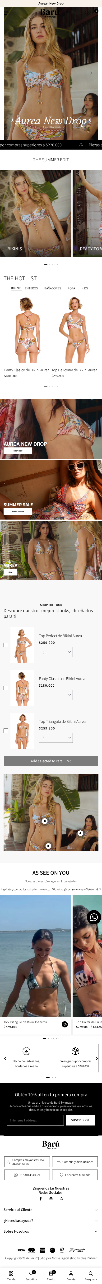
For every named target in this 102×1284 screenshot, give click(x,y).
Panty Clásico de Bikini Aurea (26, 370)
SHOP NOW (18, 451)
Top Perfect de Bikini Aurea (60, 635)
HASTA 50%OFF (18, 511)
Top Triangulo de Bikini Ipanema (25, 1022)
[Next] (97, 1058)
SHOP (10, 572)
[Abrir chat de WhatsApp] (94, 917)
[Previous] (5, 1058)
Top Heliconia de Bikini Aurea (74, 370)
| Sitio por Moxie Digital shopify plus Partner (67, 1258)
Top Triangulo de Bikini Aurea (62, 721)
